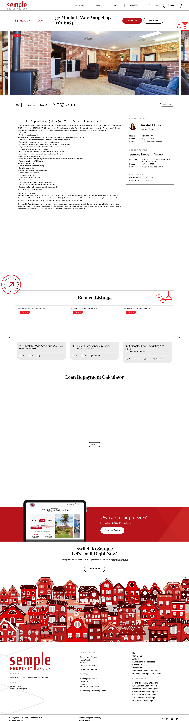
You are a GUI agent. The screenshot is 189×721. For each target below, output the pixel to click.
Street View (167, 104)
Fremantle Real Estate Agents (145, 683)
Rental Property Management (93, 691)
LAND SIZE (134, 181)
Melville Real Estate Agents (144, 701)
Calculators (137, 665)
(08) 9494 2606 (148, 139)
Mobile (132, 136)
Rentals (99, 5)
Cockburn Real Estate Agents (145, 692)
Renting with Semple (89, 679)
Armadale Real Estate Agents (145, 698)
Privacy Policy (138, 668)
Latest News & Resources (143, 662)
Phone (132, 139)
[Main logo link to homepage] (17, 5)
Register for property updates (90, 686)
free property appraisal (120, 560)
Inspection (83, 684)
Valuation (117, 5)
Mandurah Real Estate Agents (145, 689)
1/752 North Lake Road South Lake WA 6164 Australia (29, 678)
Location (133, 160)
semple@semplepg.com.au (152, 167)
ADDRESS (14, 673)
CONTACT (14, 682)
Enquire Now (132, 20)
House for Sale (85, 660)
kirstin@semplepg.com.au (152, 141)
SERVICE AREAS (139, 678)
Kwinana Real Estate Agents (144, 686)
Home (135, 653)
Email (131, 141)
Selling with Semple (88, 670)
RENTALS (84, 674)
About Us (134, 5)
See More (94, 444)
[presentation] (4, 65)
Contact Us (137, 656)
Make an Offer (153, 20)
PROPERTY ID (135, 178)
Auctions (83, 663)
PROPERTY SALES (88, 653)
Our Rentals (84, 681)
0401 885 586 (147, 136)
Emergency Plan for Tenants (144, 671)
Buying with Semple (88, 657)
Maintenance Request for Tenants (147, 674)
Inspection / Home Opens (89, 665)
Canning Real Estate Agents (144, 695)
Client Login (153, 5)
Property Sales (79, 5)
